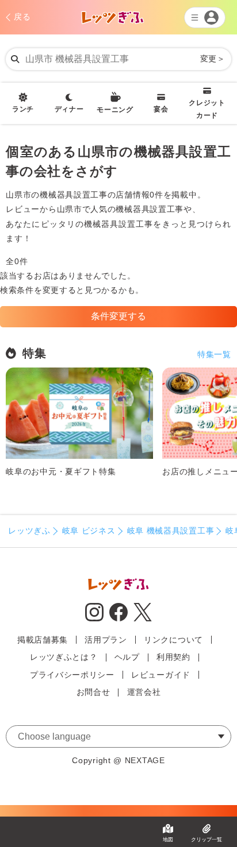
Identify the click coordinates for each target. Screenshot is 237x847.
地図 (168, 839)
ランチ (23, 109)
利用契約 (173, 657)
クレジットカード (207, 109)
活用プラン (106, 639)
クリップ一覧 (206, 839)
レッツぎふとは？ (64, 657)
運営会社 (144, 692)
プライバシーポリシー (72, 674)
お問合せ (93, 692)
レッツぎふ (29, 530)
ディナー (69, 109)
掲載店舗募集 (42, 639)
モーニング (115, 110)
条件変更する (118, 316)
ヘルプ (127, 657)
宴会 (161, 109)
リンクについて (173, 639)
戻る (22, 16)
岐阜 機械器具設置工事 (171, 530)
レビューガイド (160, 674)
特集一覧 (214, 354)
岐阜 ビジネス (89, 530)
